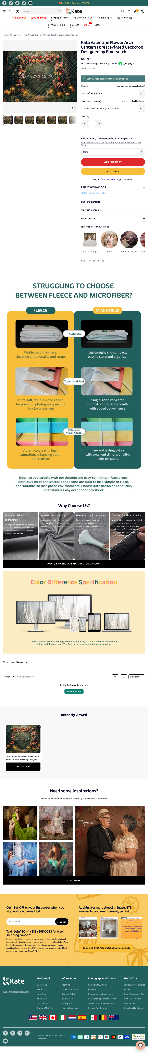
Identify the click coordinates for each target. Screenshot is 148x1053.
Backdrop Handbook (133, 1008)
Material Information (71, 989)
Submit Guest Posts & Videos (101, 1003)
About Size (42, 999)
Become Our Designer (97, 1008)
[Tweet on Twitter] (98, 261)
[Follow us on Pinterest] (24, 3)
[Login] (129, 11)
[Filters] (123, 676)
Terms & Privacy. (34, 951)
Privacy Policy (68, 1003)
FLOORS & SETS (104, 18)
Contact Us (42, 985)
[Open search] (115, 676)
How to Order (130, 1003)
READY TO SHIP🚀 (83, 18)
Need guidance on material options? (130, 86)
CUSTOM (74, 25)
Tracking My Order (45, 1008)
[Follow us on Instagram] (11, 3)
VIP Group (41, 989)
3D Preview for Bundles (134, 985)
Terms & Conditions (70, 1008)
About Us (66, 985)
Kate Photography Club (134, 994)
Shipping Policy (68, 994)
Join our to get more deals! (113, 179)
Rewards (92, 989)
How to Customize (132, 999)
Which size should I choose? (133, 101)
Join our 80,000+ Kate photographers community (106, 948)
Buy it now (113, 171)
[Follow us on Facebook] (4, 3)
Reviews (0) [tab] (9, 677)
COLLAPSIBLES (124, 18)
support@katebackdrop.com (16, 992)
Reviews (128, 989)
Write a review (74, 691)
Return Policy (67, 999)
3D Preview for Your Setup (93, 193)
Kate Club (41, 994)
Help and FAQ (43, 1003)
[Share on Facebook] (90, 261)
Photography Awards (97, 985)
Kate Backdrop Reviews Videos (102, 999)
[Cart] (135, 11)
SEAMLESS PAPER (60, 18)
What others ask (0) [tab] (25, 677)
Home (5, 35)
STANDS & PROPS (56, 25)
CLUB (97, 25)
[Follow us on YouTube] (30, 3)
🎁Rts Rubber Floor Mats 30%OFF (74, 3)
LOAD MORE (74, 880)
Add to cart (23, 766)
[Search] (10, 11)
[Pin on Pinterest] (94, 261)
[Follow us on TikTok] (17, 3)
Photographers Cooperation (100, 994)
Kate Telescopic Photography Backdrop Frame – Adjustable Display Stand (111, 143)
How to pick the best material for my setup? (74, 564)
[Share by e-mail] (103, 261)
